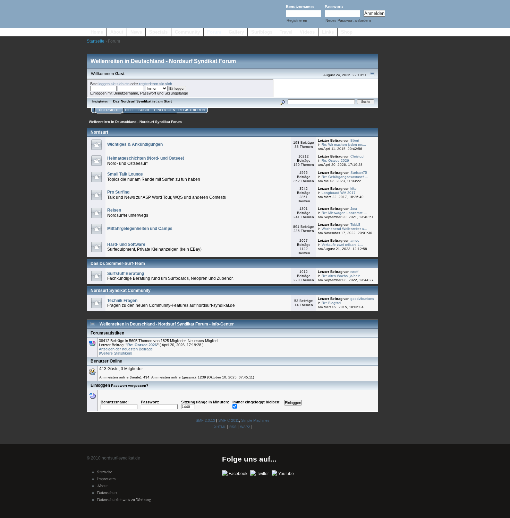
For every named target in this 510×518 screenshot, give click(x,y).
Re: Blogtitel (331, 303)
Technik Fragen (122, 300)
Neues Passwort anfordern (348, 20)
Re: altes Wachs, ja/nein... (343, 276)
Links (328, 32)
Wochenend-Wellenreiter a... (344, 229)
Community (187, 32)
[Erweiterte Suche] (282, 102)
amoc (354, 240)
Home (97, 32)
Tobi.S (355, 224)
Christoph (358, 156)
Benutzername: (300, 7)
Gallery (236, 32)
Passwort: (334, 7)
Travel (286, 32)
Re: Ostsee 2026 (335, 160)
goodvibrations (362, 299)
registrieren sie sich (155, 84)
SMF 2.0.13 (205, 420)
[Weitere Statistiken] (115, 353)
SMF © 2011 (228, 420)
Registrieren (297, 20)
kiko (353, 188)
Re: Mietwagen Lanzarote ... (344, 213)
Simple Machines (255, 420)
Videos (307, 32)
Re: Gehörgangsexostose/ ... (345, 177)
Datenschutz (107, 492)
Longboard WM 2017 (339, 193)
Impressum (106, 478)
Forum (214, 32)
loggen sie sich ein (114, 84)
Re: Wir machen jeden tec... (344, 144)
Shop (346, 32)
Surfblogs (261, 32)
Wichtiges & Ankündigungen (135, 144)
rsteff (354, 272)
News (136, 32)
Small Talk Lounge (125, 174)
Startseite (95, 41)
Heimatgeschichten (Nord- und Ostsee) (145, 158)
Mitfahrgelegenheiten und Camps (139, 228)
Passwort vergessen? (129, 385)
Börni (354, 140)
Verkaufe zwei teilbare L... (342, 245)
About (116, 32)
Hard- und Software (126, 244)
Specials (158, 32)
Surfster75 (358, 173)
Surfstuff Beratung (125, 273)
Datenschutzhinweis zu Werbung (124, 499)
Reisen (114, 210)
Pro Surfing (118, 192)
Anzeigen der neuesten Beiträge (126, 349)
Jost (353, 209)
